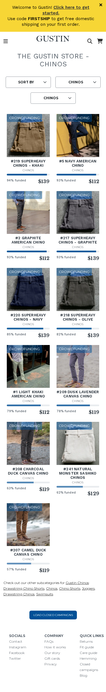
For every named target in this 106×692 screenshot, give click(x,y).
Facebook (17, 653)
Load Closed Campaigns (53, 615)
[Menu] (5, 41)
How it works (55, 647)
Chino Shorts (69, 588)
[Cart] (100, 41)
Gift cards (52, 658)
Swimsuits (44, 594)
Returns (86, 641)
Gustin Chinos (77, 583)
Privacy (50, 664)
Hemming (88, 658)
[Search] (89, 41)
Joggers (88, 588)
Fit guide (87, 647)
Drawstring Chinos (18, 594)
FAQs (48, 641)
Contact (15, 641)
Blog (83, 675)
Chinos (28, 170)
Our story (52, 653)
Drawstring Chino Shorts (23, 588)
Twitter (15, 658)
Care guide (88, 653)
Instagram (17, 647)
